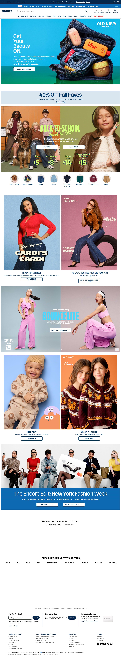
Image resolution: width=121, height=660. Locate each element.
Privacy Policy (13, 626)
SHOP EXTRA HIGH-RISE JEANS (89, 280)
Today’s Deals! (98, 16)
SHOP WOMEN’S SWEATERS (32, 279)
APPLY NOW (94, 6)
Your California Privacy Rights (50, 652)
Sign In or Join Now (80, 1)
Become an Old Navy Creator (76, 644)
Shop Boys (74, 147)
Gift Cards (10, 644)
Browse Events (47, 504)
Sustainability (70, 652)
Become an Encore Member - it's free (44, 636)
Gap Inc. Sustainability (75, 642)
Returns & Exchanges (13, 640)
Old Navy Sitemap (73, 636)
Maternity (83, 16)
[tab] (53, 525)
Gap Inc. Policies (53, 654)
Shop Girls (47, 147)
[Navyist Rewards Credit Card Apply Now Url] (60, 6)
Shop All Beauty (24, 69)
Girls (59, 16)
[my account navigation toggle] (114, 2)
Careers (71, 638)
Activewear (41, 16)
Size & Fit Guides (12, 646)
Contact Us (99, 636)
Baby (76, 16)
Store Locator (100, 638)
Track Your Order (12, 642)
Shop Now (32, 438)
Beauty (90, 16)
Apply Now (85, 621)
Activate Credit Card (40, 640)
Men (54, 16)
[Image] (60, 51)
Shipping (10, 638)
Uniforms (33, 16)
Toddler (70, 16)
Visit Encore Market (73, 504)
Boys (64, 16)
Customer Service (12, 636)
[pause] (117, 349)
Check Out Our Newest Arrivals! (61, 558)
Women (48, 16)
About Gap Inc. (79, 652)
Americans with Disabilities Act (16, 654)
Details (88, 1)
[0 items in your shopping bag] (118, 2)
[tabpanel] (60, 530)
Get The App (100, 640)
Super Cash (72, 646)
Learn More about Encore (41, 638)
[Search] (86, 11)
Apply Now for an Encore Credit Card (44, 642)
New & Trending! (23, 16)
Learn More (94, 621)
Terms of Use (62, 652)
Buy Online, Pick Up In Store (15, 648)
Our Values (71, 640)
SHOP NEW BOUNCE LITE (60, 330)
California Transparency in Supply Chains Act (36, 654)
